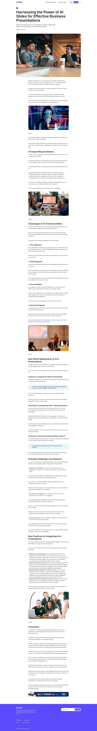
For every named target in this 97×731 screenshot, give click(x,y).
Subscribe (77, 709)
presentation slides (51, 643)
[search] (80, 2)
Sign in (71, 2)
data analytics (44, 575)
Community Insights (62, 2)
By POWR (17, 29)
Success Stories (26, 722)
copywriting (31, 156)
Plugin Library (27, 720)
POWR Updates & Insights (50, 2)
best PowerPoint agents (40, 232)
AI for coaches (52, 416)
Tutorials (17, 722)
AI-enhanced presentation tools (58, 653)
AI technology (45, 94)
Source (30, 133)
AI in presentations (53, 102)
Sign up (76, 2)
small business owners (57, 647)
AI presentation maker (49, 247)
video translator (42, 300)
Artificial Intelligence (33, 366)
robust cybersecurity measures (43, 525)
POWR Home (18, 720)
